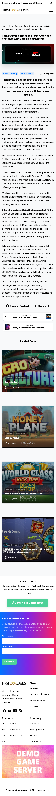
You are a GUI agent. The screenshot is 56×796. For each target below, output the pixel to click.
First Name (7, 636)
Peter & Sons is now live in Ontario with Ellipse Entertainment (27, 551)
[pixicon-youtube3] (9, 710)
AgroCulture (12, 382)
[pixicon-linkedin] (15, 710)
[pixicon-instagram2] (20, 710)
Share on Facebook (19, 306)
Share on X (43, 306)
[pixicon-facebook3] (4, 710)
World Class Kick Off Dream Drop (23, 493)
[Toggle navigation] (51, 10)
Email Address (9, 646)
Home (4, 26)
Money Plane (12, 438)
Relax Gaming (15, 26)
